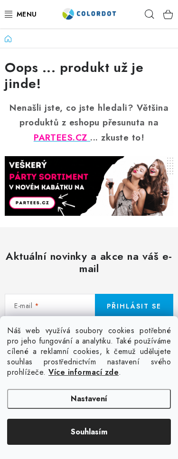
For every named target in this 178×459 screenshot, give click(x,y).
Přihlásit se (134, 306)
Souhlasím (89, 431)
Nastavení (89, 398)
